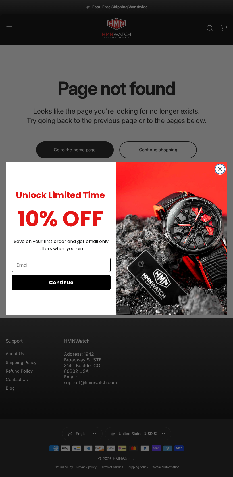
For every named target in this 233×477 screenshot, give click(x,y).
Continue (61, 282)
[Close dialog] (220, 169)
